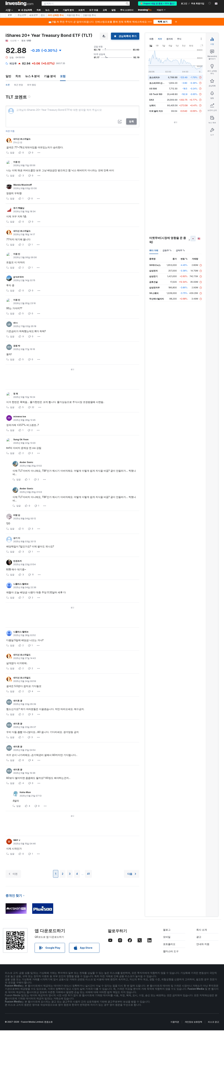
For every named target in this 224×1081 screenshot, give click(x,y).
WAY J (16, 840)
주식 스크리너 (126, 10)
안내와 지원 (202, 944)
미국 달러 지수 (156, 111)
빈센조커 (17, 561)
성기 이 (16, 538)
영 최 (15, 393)
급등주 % (167, 250)
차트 (18, 76)
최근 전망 (18, 84)
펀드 (43, 15)
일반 (8, 76)
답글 (12, 152)
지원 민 (16, 162)
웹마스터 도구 (170, 951)
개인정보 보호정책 (193, 1022)
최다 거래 (153, 250)
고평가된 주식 (89, 15)
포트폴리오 (169, 944)
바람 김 (16, 515)
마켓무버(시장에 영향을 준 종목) (167, 240)
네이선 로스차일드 (22, 139)
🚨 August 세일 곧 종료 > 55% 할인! (157, 3)
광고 (198, 936)
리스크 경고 (213, 1022)
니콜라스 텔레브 (21, 584)
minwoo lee (19, 416)
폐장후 (13, 63)
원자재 (169, 39)
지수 (160, 39)
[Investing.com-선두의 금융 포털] (19, 3)
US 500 (153, 88)
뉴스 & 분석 (32, 76)
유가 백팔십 (18, 208)
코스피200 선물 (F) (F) (160, 83)
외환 (151, 39)
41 (88, 873)
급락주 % (180, 250)
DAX (151, 99)
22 (33, 407)
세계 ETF (33, 15)
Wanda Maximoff (22, 184)
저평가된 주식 (73, 15)
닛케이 (152, 105)
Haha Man (25, 792)
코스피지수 (154, 77)
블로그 (166, 929)
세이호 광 (17, 700)
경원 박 (16, 345)
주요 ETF (22, 15)
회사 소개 (201, 929)
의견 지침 (10, 131)
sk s (15, 322)
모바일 (166, 936)
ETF (10, 15)
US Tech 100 (155, 94)
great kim (18, 277)
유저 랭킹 (31, 84)
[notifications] (210, 3)
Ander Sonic (26, 462)
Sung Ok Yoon (21, 439)
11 (33, 574)
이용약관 (175, 1022)
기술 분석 (50, 76)
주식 (179, 39)
